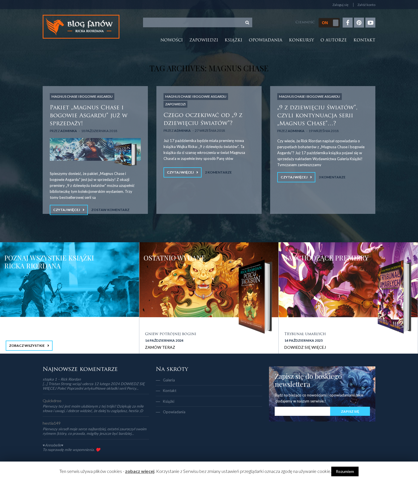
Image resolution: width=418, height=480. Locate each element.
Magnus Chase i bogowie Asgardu (82, 96)
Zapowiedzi (203, 40)
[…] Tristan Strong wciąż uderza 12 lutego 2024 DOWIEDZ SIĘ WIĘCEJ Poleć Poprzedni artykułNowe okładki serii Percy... (94, 386)
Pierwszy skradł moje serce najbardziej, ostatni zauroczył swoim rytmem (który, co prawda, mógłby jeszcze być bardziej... (94, 431)
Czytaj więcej (66, 210)
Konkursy (301, 40)
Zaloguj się (340, 5)
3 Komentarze (332, 177)
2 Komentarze (218, 172)
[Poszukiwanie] (247, 22)
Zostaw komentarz (110, 210)
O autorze (333, 40)
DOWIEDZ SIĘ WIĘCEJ (305, 347)
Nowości (171, 40)
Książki (233, 40)
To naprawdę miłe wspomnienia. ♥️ (71, 449)
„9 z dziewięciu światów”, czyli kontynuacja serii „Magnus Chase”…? (317, 116)
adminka (68, 131)
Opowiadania (265, 40)
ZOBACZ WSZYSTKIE (27, 345)
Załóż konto (366, 5)
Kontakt (364, 40)
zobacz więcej (139, 471)
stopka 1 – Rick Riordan (62, 379)
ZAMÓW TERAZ (160, 347)
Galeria (169, 380)
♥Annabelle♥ (53, 445)
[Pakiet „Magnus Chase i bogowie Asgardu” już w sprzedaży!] (95, 152)
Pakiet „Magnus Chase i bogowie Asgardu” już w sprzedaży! (88, 116)
